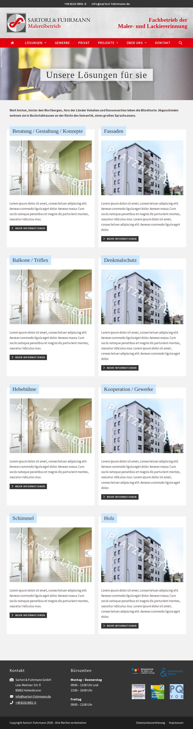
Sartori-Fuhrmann (34, 722)
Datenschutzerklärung (150, 722)
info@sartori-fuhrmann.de (33, 696)
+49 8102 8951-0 (25, 703)
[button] (180, 43)
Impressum (176, 722)
